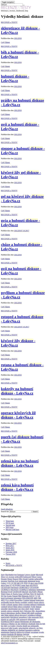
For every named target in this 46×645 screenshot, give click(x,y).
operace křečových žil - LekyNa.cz (18, 415)
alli (30, 622)
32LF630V (33, 592)
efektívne (24, 624)
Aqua (20, 594)
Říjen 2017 (10, 546)
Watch (3, 594)
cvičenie (9, 605)
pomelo (3, 611)
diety (6, 626)
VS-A (7, 600)
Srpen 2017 (10, 548)
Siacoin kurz (10, 525)
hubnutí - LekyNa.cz (15, 78)
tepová (3, 613)
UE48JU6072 (24, 587)
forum (36, 602)
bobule (37, 609)
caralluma (38, 613)
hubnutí (32, 600)
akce (32, 583)
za (9, 626)
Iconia (9, 596)
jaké (2, 615)
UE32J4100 (34, 587)
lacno (38, 581)
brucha (19, 626)
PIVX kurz (10, 523)
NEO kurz (9, 527)
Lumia (22, 585)
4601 (36, 598)
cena (36, 583)
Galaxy (3, 583)
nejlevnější (19, 577)
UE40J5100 (17, 592)
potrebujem (5, 632)
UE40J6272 (5, 590)
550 (14, 583)
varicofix (12, 619)
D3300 (17, 585)
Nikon (33, 577)
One (5, 596)
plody (27, 609)
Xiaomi (15, 596)
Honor (9, 579)
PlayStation (9, 575)
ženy (41, 628)
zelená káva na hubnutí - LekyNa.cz (20, 463)
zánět (32, 613)
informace (32, 590)
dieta (38, 624)
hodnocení (27, 577)
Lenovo (27, 575)
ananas (15, 605)
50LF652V (14, 590)
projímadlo (5, 602)
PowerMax (18, 600)
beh (43, 624)
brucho (12, 602)
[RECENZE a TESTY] (16, 9)
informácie (18, 598)
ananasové (23, 619)
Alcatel (25, 579)
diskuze (38, 607)
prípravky (32, 628)
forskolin (10, 634)
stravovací (4, 628)
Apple (33, 575)
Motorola (25, 596)
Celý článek (5, 42)
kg (41, 624)
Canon (39, 577)
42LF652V (34, 585)
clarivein (26, 634)
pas (29, 626)
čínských (13, 632)
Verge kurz (10, 521)
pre (37, 628)
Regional (4, 592)
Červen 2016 (10, 554)
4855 (3, 600)
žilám (6, 615)
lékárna (12, 624)
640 (18, 583)
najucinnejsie (23, 628)
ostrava (9, 611)
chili (17, 619)
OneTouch (14, 587)
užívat (16, 615)
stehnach (33, 605)
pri (17, 630)
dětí (28, 613)
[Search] (24, 5)
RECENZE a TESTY (9, 22)
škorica (17, 602)
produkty (24, 602)
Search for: (5, 511)
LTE (21, 583)
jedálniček (11, 630)
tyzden (12, 626)
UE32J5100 (5, 587)
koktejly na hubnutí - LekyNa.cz (17, 391)
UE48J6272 (23, 590)
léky (33, 611)
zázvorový (23, 615)
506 (39, 598)
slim (29, 617)
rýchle (33, 607)
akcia (3, 585)
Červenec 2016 (11, 552)
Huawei (16, 579)
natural (17, 622)
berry (22, 611)
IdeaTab (25, 592)
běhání (38, 615)
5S (35, 594)
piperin (3, 619)
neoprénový (23, 617)
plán (10, 628)
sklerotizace (10, 613)
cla (16, 624)
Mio (20, 579)
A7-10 (11, 585)
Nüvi (32, 594)
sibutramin (32, 619)
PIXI (26, 583)
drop (23, 609)
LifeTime (26, 594)
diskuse (19, 634)
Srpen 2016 (10, 550)
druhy (32, 609)
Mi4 (19, 596)
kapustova (29, 630)
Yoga (7, 585)
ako (19, 624)
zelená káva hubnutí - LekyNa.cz (17, 487)
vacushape (34, 632)
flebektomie (24, 622)
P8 (15, 634)
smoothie (4, 609)
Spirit (39, 594)
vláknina (4, 630)
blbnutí (24, 613)
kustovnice (40, 600)
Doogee (4, 579)
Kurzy (8, 563)
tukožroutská (13, 609)
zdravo (41, 602)
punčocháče (5, 617)
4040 (12, 600)
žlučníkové (14, 617)
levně (10, 592)
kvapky (15, 628)
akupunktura (40, 611)
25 (9, 583)
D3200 (40, 583)
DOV (41, 617)
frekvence (27, 611)
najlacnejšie (38, 579)
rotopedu (16, 611)
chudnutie (32, 624)
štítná (15, 607)
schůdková (32, 615)
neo (19, 609)
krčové (10, 607)
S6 (2, 596)
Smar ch (9, 594)
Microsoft (39, 575)
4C (42, 594)
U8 (39, 596)
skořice (18, 613)
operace (4, 634)
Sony (3, 575)
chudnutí (21, 630)
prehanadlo (35, 626)
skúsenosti (31, 581)
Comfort (26, 600)
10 (29, 583)
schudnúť (26, 607)
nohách (30, 602)
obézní (11, 615)
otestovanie (23, 581)
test (15, 575)
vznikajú (4, 607)
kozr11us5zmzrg (7, 598)
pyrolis (41, 632)
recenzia (4, 581)
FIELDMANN (27, 598)
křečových (21, 632)
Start (27, 585)
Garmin (31, 579)
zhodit (25, 626)
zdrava (20, 607)
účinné (27, 632)
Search (35, 511)
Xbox (3, 577)
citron (20, 605)
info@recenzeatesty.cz (9, 643)
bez (2, 626)
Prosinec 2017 (11, 543)
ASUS (31, 596)
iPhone (40, 592)
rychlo (3, 605)
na (7, 619)
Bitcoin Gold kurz (12, 529)
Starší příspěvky (7, 509)
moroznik (35, 617)
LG (7, 577)
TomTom (11, 581)
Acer (16, 581)
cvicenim (26, 605)
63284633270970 (7, 622)
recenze (11, 577)
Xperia (15, 594)
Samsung (20, 575)
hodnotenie (41, 590)
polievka (36, 630)
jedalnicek (41, 605)
